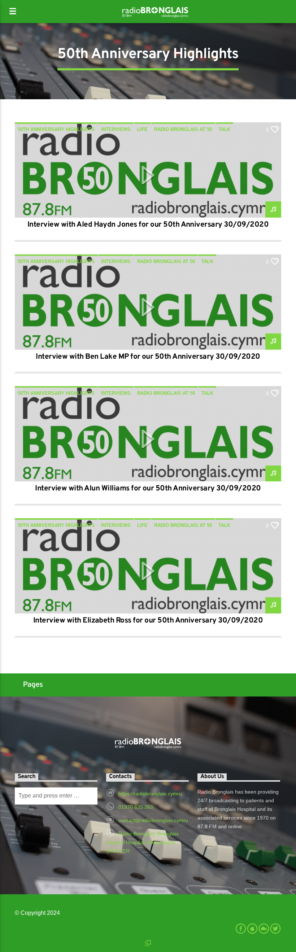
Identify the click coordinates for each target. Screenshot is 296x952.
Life (142, 129)
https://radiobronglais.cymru (150, 793)
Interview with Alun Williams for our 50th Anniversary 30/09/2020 (148, 488)
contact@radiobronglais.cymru (153, 820)
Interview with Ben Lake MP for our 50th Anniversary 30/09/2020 (148, 357)
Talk (224, 129)
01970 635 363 (135, 807)
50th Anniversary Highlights (56, 129)
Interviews (116, 129)
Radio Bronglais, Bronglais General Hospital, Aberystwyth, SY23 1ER (142, 842)
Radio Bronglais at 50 (183, 129)
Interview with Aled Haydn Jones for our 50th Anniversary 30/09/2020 (148, 225)
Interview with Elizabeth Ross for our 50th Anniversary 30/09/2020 (148, 620)
